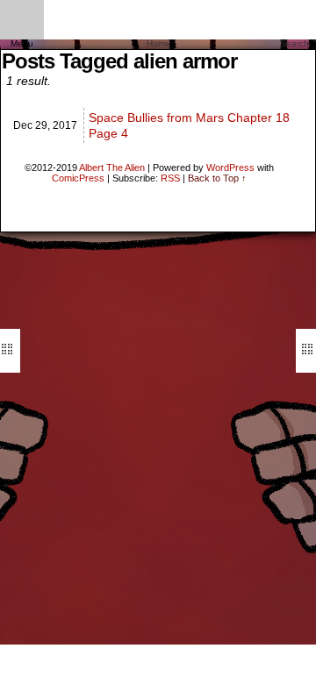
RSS (170, 178)
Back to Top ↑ (217, 178)
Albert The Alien (112, 167)
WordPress (230, 167)
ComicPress (78, 178)
